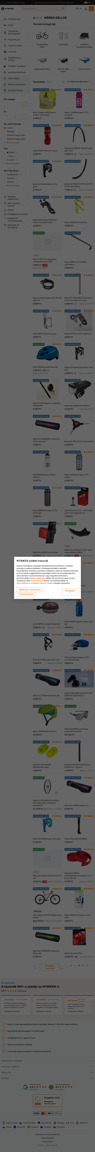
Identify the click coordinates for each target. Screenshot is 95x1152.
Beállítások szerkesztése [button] (30, 590)
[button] (37, 581)
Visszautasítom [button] (26, 594)
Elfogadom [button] (70, 592)
